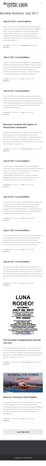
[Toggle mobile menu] (42, 3)
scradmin (7, 45)
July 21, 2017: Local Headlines (16, 230)
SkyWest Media (27, 458)
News (22, 79)
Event (22, 149)
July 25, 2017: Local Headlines (16, 161)
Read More (6, 47)
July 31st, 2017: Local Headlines (17, 21)
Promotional (28, 149)
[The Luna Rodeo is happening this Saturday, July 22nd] (23, 314)
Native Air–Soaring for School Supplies (20, 397)
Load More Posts (23, 432)
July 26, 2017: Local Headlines (16, 91)
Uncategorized (25, 45)
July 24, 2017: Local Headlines (16, 197)
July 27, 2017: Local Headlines (16, 57)
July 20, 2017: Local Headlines (16, 262)
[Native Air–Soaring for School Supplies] (23, 382)
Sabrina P (7, 79)
